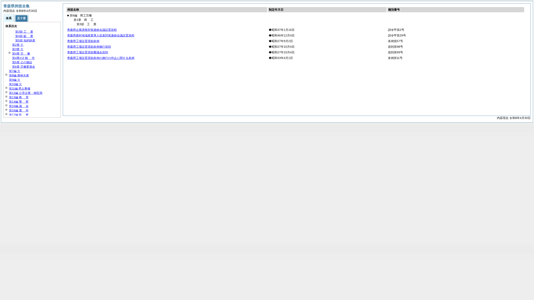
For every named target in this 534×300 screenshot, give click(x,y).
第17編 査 (19, 114)
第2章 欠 (17, 44)
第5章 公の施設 (22, 62)
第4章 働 (21, 53)
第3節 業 (24, 31)
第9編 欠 (14, 79)
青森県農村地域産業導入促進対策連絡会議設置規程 (100, 35)
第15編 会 (19, 106)
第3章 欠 (17, 49)
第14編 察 (19, 101)
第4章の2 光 (23, 58)
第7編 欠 (14, 71)
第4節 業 (24, 36)
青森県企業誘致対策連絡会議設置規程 (92, 29)
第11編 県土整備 (19, 88)
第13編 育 (19, 97)
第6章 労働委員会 (23, 66)
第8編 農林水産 (19, 75)
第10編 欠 (15, 84)
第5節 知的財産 (25, 40)
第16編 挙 (19, 110)
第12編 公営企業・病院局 (25, 93)
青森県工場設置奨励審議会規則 (87, 52)
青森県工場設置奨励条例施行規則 (89, 46)
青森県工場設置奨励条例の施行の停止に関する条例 (100, 58)
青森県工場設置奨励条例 (83, 41)
